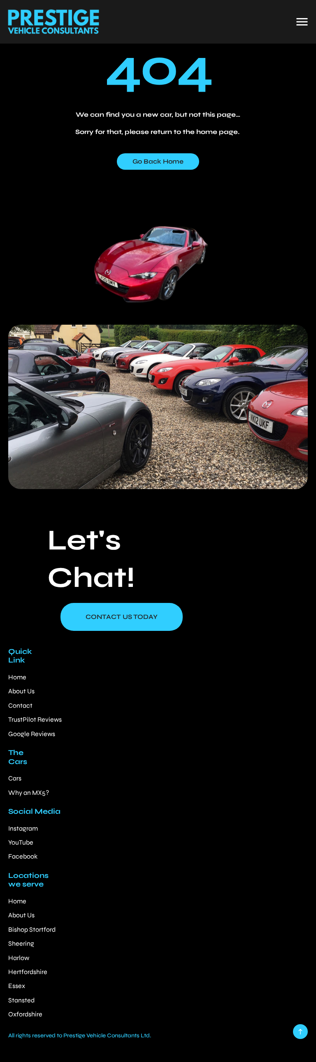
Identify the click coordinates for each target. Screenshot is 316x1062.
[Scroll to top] (300, 1031)
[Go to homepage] (53, 22)
